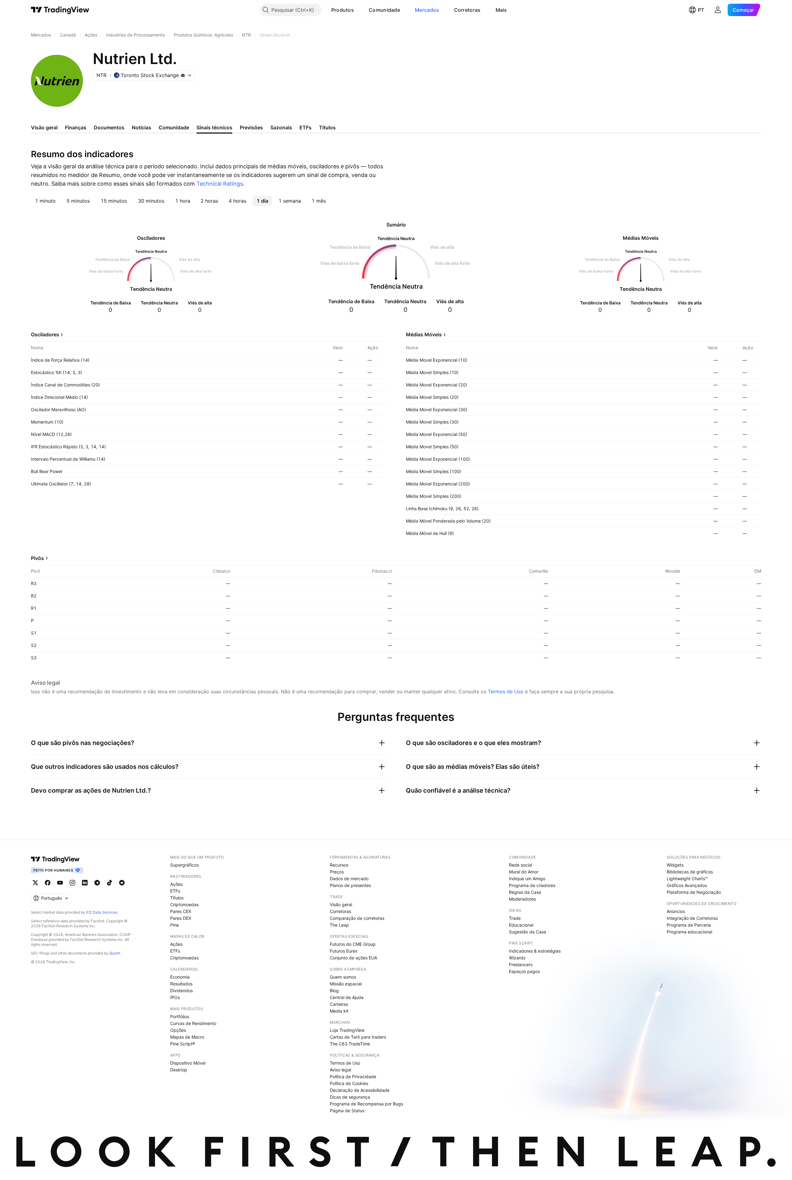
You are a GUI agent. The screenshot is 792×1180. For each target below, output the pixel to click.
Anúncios (676, 911)
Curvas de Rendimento (193, 1023)
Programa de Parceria (689, 925)
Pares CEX (180, 911)
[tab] (45, 201)
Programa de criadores (532, 885)
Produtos (342, 10)
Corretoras (467, 10)
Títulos (176, 897)
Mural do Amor (523, 871)
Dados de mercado (349, 878)
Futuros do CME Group (353, 944)
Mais (501, 10)
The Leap (339, 925)
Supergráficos (184, 865)
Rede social (520, 865)
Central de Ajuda (347, 997)
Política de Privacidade (353, 1076)
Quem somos (343, 977)
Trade (515, 918)
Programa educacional (689, 931)
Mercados (427, 10)
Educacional (521, 925)
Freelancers (520, 964)
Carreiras (339, 1004)
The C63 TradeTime (350, 1043)
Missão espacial (346, 983)
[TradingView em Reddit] (122, 882)
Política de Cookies (349, 1083)
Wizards (517, 957)
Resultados (181, 983)
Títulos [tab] (327, 127)
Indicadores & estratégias (535, 951)
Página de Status (347, 1110)
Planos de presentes (350, 885)
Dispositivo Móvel (187, 1063)
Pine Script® (182, 1043)
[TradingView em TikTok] (109, 882)
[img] (183, 75)
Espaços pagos (524, 971)
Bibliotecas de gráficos (690, 871)
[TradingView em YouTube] (60, 882)
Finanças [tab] (75, 127)
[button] (358, 10)
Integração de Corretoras (692, 918)
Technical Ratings (219, 183)
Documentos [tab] (109, 127)
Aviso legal (340, 1069)
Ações (176, 884)
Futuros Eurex (344, 951)
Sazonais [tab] (281, 127)
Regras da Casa (525, 892)
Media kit (339, 1011)
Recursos (339, 865)
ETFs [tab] (305, 127)
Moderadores (522, 899)
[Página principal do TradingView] (60, 10)
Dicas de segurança (350, 1097)
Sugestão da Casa (527, 931)
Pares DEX (180, 918)
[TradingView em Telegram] (97, 882)
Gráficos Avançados (687, 885)
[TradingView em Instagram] (72, 882)
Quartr (114, 953)
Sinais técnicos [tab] (214, 127)
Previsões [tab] (251, 127)
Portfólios (179, 1016)
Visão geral (341, 904)
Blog (334, 990)
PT (701, 10)
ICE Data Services (101, 912)
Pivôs (37, 558)
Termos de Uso (505, 691)
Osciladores (45, 334)
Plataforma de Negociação (694, 892)
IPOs (175, 997)
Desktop (178, 1069)
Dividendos (181, 990)
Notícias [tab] (141, 127)
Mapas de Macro (187, 1037)
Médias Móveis (424, 334)
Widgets (675, 865)
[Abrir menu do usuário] (718, 10)
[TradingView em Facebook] (47, 882)
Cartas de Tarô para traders (358, 1037)
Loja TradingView (347, 1030)
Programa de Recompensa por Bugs (366, 1103)
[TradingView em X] (35, 882)
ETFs (175, 891)
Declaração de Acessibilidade (360, 1090)
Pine (174, 925)
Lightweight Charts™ (687, 878)
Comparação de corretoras (357, 918)
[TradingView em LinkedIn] (84, 882)
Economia (180, 977)
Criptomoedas (184, 904)
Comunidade (384, 10)
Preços (337, 871)
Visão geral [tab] (44, 127)
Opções (178, 1030)
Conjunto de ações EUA (353, 957)
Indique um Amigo (527, 878)
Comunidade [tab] (174, 127)
